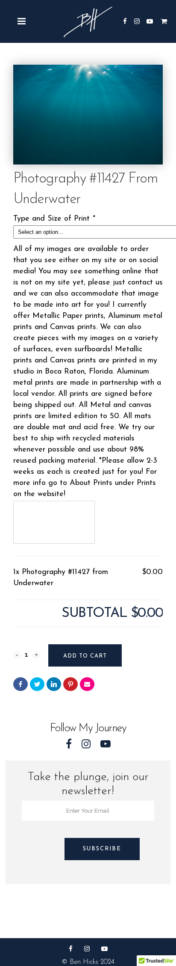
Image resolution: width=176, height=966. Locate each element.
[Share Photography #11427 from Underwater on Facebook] (20, 684)
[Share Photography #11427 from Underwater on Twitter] (37, 684)
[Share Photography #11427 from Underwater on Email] (87, 684)
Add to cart (85, 656)
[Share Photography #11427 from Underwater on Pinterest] (70, 684)
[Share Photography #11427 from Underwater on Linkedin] (54, 684)
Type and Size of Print (54, 219)
